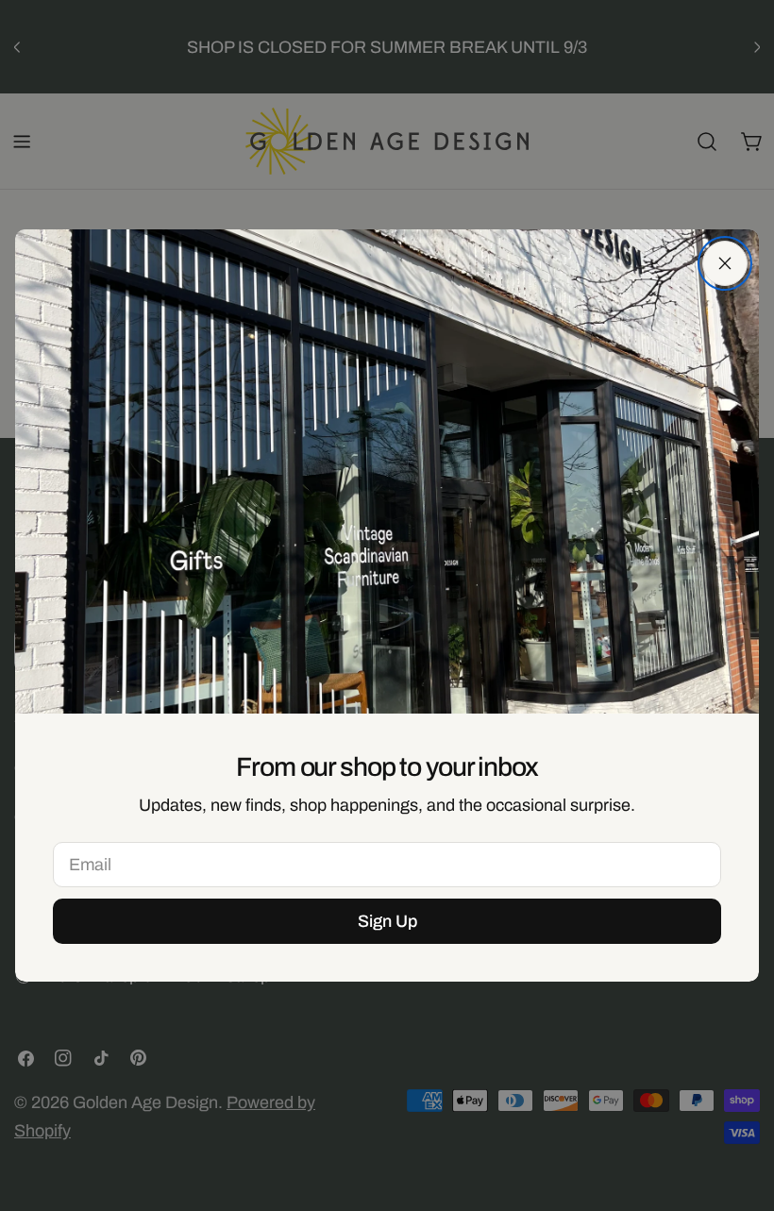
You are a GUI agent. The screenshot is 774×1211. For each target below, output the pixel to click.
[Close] (725, 263)
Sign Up (387, 921)
